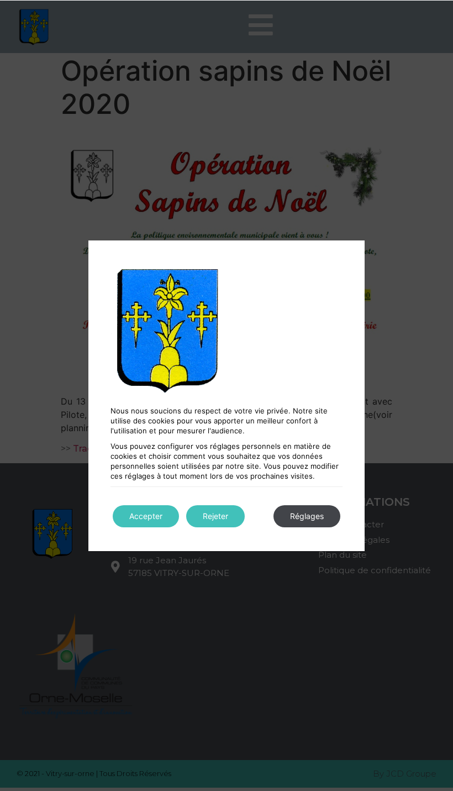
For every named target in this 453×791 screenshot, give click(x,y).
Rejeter (215, 516)
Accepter (145, 516)
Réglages (307, 516)
